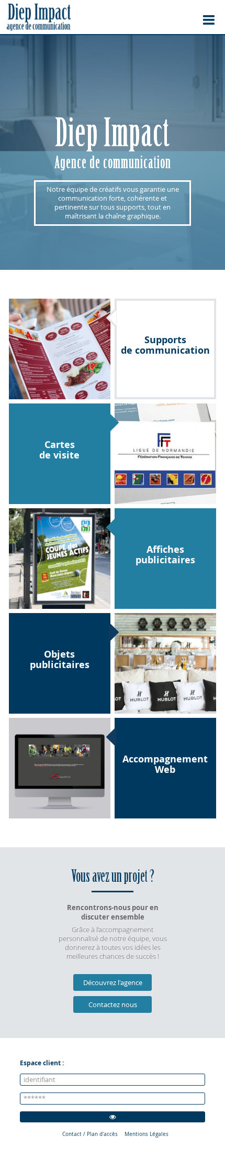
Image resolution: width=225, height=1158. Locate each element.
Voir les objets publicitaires (165, 663)
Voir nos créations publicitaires (59, 558)
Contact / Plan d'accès (90, 1134)
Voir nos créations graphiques (59, 349)
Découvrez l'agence (112, 982)
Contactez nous (112, 1004)
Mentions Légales (146, 1134)
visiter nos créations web (59, 768)
